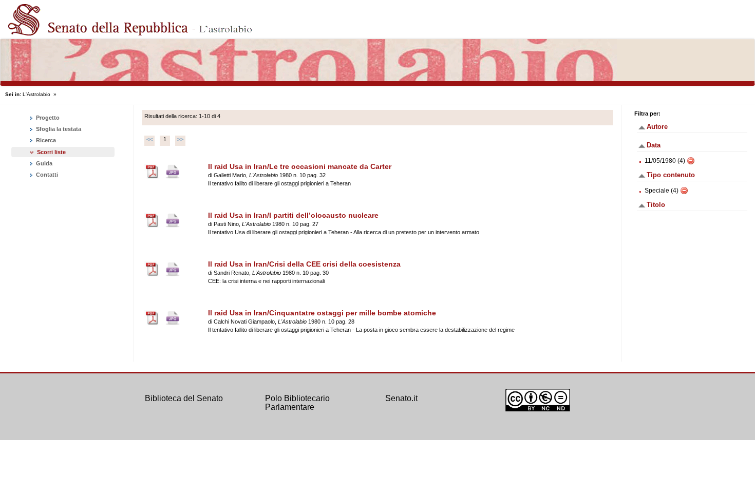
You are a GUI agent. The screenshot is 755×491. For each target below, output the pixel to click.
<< (149, 139)
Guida (43, 163)
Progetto (47, 118)
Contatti (46, 175)
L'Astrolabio (36, 94)
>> (180, 139)
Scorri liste (51, 152)
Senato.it (401, 398)
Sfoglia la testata (57, 129)
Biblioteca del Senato (184, 398)
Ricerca (45, 140)
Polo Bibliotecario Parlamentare (297, 403)
